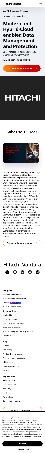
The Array (7, 389)
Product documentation (12, 354)
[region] (22, 432)
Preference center (10, 319)
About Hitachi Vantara (12, 294)
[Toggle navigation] (41, 3)
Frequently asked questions (14, 358)
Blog (5, 393)
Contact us (7, 335)
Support (6, 346)
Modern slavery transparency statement (19, 331)
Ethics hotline (8, 362)
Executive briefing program (13, 323)
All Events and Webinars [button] (17, 11)
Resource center (9, 380)
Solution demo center (11, 401)
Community (7, 350)
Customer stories (9, 384)
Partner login (8, 397)
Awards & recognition (11, 327)
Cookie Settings (22, 449)
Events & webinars (10, 311)
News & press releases (12, 307)
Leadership (7, 315)
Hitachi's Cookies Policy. (31, 436)
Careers (6, 303)
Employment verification (12, 366)
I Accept (22, 444)
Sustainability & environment (14, 298)
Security (6, 370)
